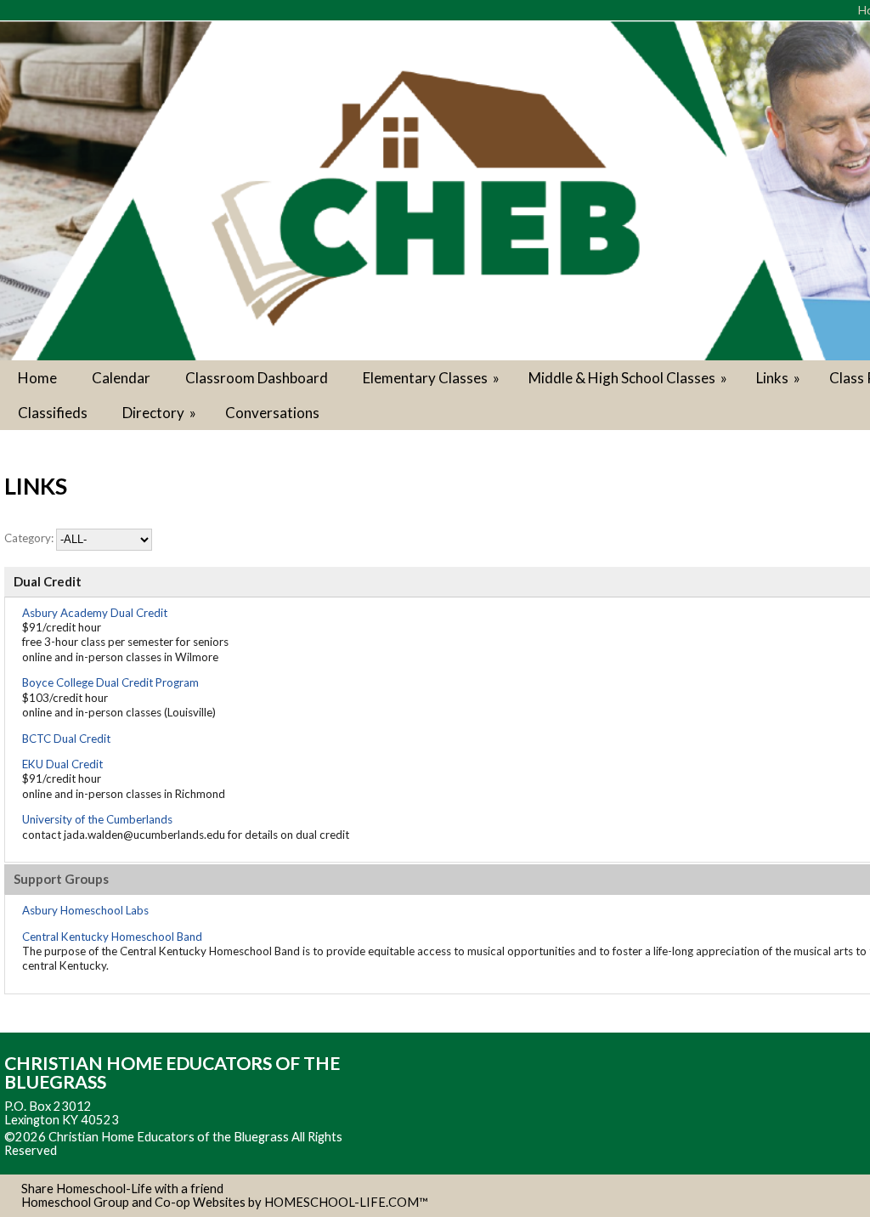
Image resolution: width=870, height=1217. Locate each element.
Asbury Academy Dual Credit (94, 613)
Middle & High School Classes (629, 378)
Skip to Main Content (130, 1150)
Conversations (272, 413)
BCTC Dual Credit (66, 738)
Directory (160, 413)
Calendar (121, 378)
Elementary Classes (432, 378)
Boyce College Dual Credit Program (110, 682)
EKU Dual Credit (62, 764)
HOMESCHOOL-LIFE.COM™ (346, 1202)
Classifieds (53, 413)
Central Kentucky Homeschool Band (112, 936)
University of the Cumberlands (97, 819)
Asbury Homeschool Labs (85, 910)
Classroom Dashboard (256, 378)
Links (779, 378)
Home (37, 378)
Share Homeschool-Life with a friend (122, 1188)
